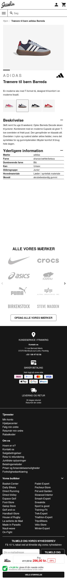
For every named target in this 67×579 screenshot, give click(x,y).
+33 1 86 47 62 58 (33, 354)
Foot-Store (8, 502)
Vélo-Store (40, 524)
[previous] (2, 283)
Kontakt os (33, 344)
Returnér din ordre (33, 402)
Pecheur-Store (43, 487)
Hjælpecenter (9, 423)
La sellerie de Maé (12, 521)
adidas (12, 75)
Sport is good (42, 506)
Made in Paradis (11, 524)
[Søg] (11, 13)
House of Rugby (11, 517)
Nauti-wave (8, 528)
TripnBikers (41, 521)
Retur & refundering (13, 456)
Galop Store (9, 506)
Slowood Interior (44, 495)
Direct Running (10, 491)
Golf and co (8, 509)
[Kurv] (63, 4)
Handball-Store (10, 513)
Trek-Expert (41, 513)
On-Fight (7, 532)
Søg (16, 13)
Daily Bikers (9, 487)
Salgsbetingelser (11, 453)
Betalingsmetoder (12, 464)
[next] (65, 283)
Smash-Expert (42, 498)
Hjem (5, 20)
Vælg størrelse (33, 574)
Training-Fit (41, 509)
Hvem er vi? (9, 445)
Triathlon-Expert (43, 517)
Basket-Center (10, 483)
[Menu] (3, 13)
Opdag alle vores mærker (33, 317)
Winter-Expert (42, 528)
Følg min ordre (10, 427)
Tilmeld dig (53, 552)
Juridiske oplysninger (14, 460)
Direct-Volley (9, 495)
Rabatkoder (8, 434)
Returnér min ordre (12, 430)
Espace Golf (9, 498)
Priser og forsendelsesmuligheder (21, 468)
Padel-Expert (42, 483)
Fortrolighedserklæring (15, 471)
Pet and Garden (43, 491)
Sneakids (40, 502)
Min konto (7, 419)
